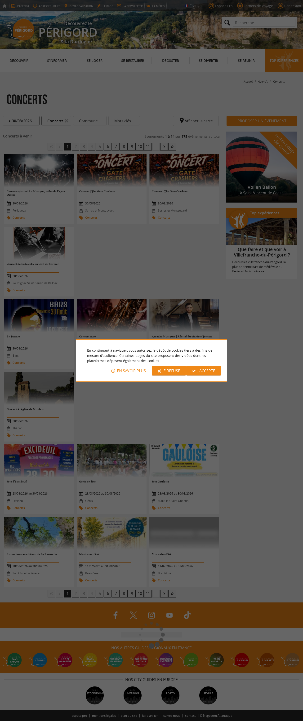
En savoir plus (131, 370)
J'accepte (206, 370)
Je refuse (171, 370)
